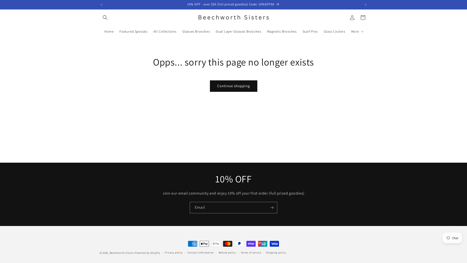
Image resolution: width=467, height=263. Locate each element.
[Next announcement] (365, 4)
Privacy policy (174, 252)
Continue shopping (233, 86)
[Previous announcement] (101, 4)
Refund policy (227, 252)
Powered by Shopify (147, 252)
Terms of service (251, 252)
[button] (105, 17)
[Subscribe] (271, 207)
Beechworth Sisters (122, 252)
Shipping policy (276, 252)
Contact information (201, 252)
